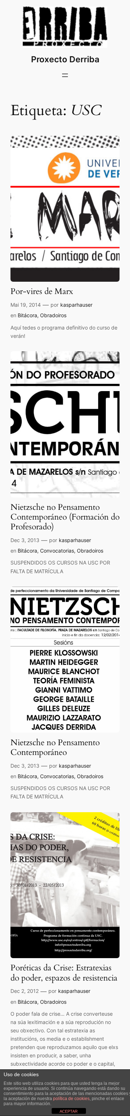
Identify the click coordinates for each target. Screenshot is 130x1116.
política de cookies (71, 1098)
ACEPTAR (69, 1111)
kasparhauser (76, 305)
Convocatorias (57, 550)
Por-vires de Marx (41, 292)
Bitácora (27, 315)
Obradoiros (53, 315)
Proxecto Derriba (65, 59)
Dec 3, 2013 (24, 540)
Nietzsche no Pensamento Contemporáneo (55, 748)
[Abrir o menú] (65, 75)
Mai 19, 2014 (25, 305)
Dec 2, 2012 (24, 991)
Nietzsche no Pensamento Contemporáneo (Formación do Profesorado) (65, 517)
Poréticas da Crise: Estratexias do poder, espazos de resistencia (63, 973)
